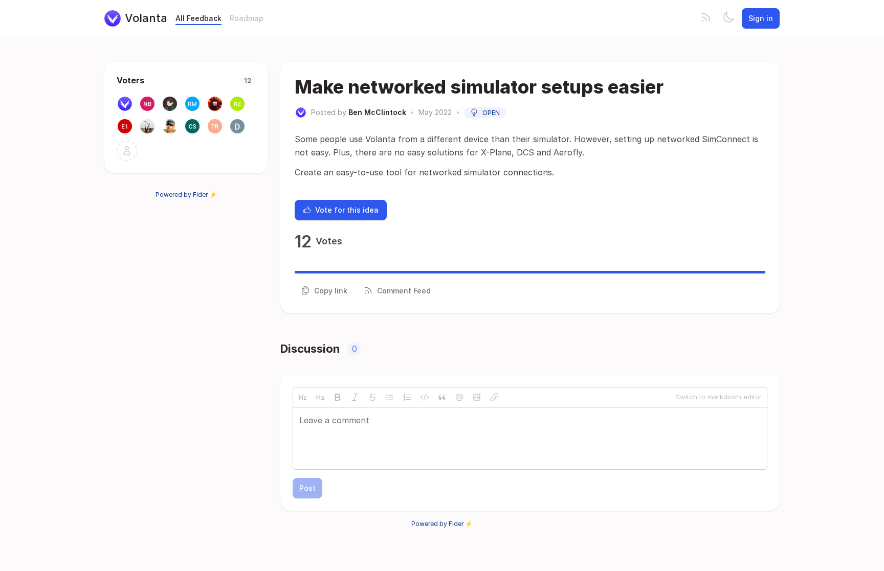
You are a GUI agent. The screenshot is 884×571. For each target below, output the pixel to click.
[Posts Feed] (706, 18)
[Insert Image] (476, 397)
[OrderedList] (407, 397)
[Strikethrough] (372, 397)
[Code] (424, 397)
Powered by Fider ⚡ (186, 194)
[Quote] (442, 397)
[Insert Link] (494, 397)
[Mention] (459, 397)
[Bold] (337, 397)
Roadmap (246, 18)
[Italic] (355, 397)
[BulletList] (389, 397)
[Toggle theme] (728, 18)
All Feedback (198, 18)
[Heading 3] (320, 397)
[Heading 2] (303, 397)
